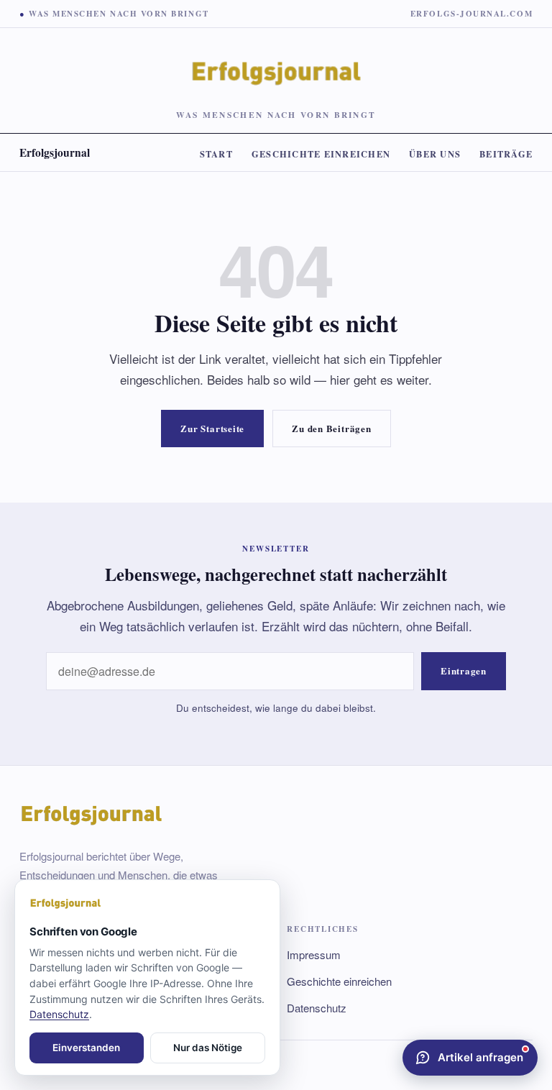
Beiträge (506, 153)
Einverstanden (86, 1047)
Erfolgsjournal (54, 152)
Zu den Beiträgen (331, 428)
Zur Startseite (212, 428)
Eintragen (464, 670)
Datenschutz (316, 1007)
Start (216, 153)
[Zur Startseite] (147, 904)
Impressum (314, 954)
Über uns (435, 153)
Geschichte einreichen (321, 153)
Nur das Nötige (207, 1047)
